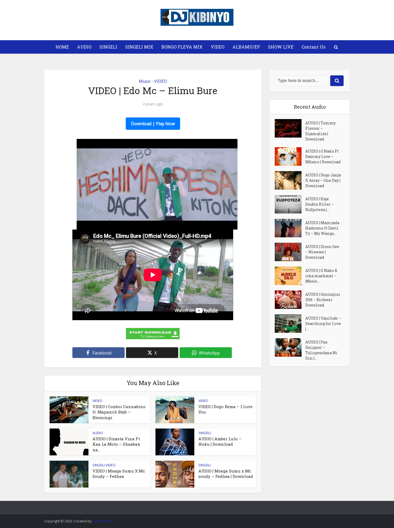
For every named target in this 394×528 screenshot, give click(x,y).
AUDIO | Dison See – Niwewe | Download (322, 252)
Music (145, 81)
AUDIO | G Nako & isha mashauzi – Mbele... (321, 276)
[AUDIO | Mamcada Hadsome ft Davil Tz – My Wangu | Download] (290, 228)
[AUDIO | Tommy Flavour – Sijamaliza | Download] (290, 128)
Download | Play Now (153, 124)
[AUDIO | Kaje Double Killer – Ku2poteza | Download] (290, 204)
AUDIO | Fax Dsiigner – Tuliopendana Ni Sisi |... (321, 350)
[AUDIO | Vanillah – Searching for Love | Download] (290, 323)
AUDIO (84, 47)
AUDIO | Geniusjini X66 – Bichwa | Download (322, 300)
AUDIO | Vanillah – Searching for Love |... (323, 323)
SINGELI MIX (139, 47)
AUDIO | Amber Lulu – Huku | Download (219, 441)
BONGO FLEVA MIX (182, 47)
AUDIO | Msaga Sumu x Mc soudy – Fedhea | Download (225, 473)
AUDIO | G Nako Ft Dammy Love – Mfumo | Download (323, 156)
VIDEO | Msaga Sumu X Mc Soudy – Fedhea (118, 473)
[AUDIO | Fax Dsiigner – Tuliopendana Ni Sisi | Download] (290, 347)
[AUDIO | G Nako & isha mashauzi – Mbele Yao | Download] (290, 276)
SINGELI (108, 47)
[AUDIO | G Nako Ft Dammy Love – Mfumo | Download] (290, 156)
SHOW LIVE (280, 47)
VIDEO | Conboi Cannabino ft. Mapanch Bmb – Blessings (119, 412)
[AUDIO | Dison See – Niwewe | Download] (290, 252)
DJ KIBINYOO (102, 521)
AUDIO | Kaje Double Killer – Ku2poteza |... (319, 204)
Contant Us (313, 47)
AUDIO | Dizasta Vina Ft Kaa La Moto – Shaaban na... (116, 444)
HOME (62, 47)
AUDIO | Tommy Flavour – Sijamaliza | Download (320, 131)
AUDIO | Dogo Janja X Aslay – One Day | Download (323, 180)
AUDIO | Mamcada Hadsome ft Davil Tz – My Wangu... (322, 228)
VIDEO (217, 47)
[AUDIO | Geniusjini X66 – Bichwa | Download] (290, 299)
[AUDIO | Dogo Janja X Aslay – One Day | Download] (290, 180)
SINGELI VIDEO (104, 465)
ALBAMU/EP (246, 47)
